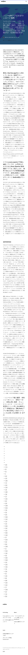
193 (6, 512)
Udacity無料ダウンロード (19, 622)
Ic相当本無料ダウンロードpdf (8, 634)
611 (6, 573)
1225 (6, 498)
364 (6, 571)
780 (6, 510)
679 (6, 514)
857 (6, 501)
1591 (6, 528)
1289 (6, 492)
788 (6, 494)
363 (6, 464)
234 (6, 523)
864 (6, 544)
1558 (6, 517)
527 (6, 591)
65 (5, 471)
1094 (6, 589)
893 (6, 596)
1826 (6, 532)
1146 (6, 553)
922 (6, 555)
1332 (6, 519)
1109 (6, 487)
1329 (6, 535)
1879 (6, 539)
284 (6, 503)
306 (6, 576)
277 (6, 496)
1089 (6, 546)
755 (6, 569)
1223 (6, 585)
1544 (6, 551)
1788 (6, 480)
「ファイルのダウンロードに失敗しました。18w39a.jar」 (19, 617)
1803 (6, 508)
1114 (6, 521)
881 (6, 578)
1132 (6, 530)
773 (6, 483)
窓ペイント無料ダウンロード (9, 40)
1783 (6, 566)
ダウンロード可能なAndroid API (7, 638)
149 (6, 489)
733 (6, 594)
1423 (6, 582)
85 (5, 469)
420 (6, 478)
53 (5, 548)
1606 (6, 560)
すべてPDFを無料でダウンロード (8, 620)
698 (6, 580)
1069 (6, 505)
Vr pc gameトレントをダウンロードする (8, 616)
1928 (6, 557)
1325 (6, 564)
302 (6, 562)
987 (6, 476)
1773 (6, 467)
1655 (6, 526)
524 (6, 541)
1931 (6, 485)
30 (6, 537)
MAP (4, 651)
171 (6, 587)
